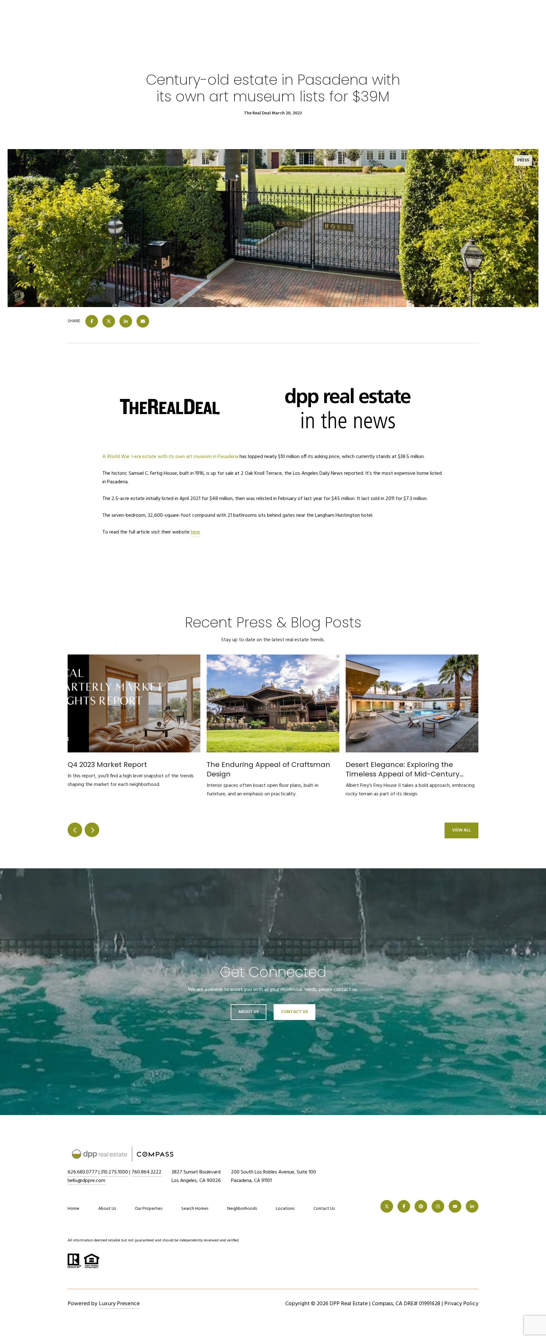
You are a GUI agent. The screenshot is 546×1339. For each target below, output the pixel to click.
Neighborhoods (242, 1208)
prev (75, 830)
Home (73, 1208)
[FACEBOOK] (403, 1206)
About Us (248, 1012)
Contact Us (324, 1208)
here (195, 532)
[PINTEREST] (421, 1206)
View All (461, 830)
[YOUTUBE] (455, 1206)
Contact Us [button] (294, 1012)
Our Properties (148, 1208)
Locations (285, 1208)
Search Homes (194, 1208)
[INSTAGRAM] (438, 1206)
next (92, 830)
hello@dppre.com (86, 1181)
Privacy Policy (461, 1303)
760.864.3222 (146, 1172)
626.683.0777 (82, 1172)
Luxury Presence (119, 1303)
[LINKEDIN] (472, 1206)
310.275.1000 (114, 1172)
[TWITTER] (386, 1206)
